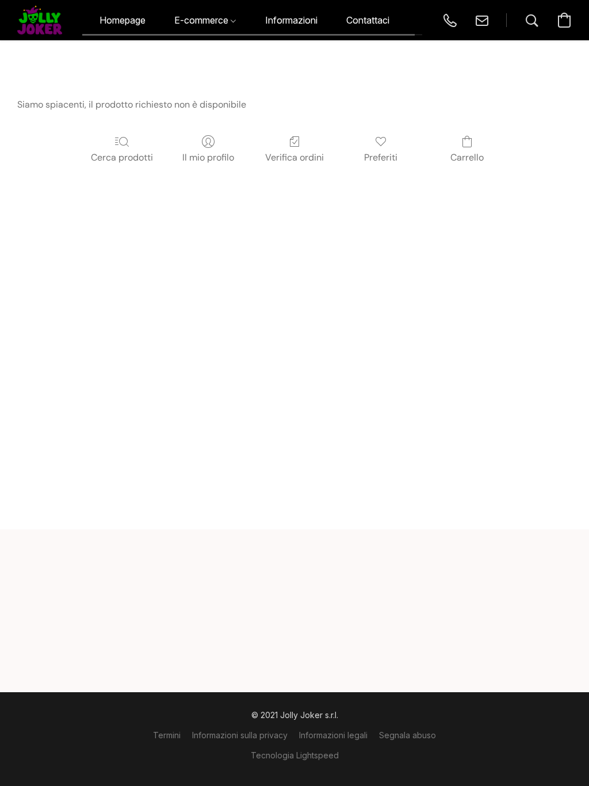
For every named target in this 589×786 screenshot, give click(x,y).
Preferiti (380, 157)
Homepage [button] (123, 20)
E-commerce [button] (202, 20)
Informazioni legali (333, 735)
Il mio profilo (208, 157)
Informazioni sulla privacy (240, 735)
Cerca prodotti (122, 157)
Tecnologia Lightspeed (295, 755)
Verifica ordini (294, 157)
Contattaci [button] (367, 20)
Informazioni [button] (291, 20)
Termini (167, 735)
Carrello (467, 157)
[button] (39, 20)
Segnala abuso (407, 735)
